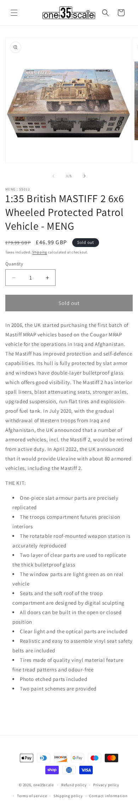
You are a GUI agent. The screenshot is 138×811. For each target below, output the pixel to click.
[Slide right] (84, 176)
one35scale (43, 784)
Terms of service (32, 795)
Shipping (39, 252)
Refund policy (73, 784)
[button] (14, 12)
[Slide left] (53, 176)
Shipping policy (68, 795)
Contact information (108, 795)
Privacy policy (106, 784)
